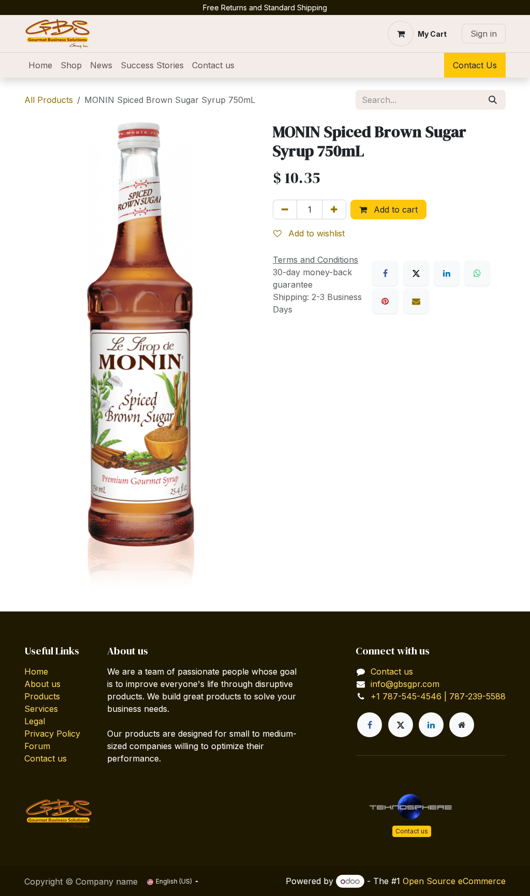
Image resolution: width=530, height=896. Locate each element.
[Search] (493, 100)
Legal (34, 721)
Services (41, 709)
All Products (48, 100)
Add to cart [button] (394, 209)
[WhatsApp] (477, 273)
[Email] (416, 301)
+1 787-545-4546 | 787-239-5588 (438, 696)
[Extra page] (461, 724)
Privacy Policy (52, 733)
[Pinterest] (385, 301)
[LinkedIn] (446, 273)
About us (42, 684)
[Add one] (334, 209)
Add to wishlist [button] (315, 233)
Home (36, 671)
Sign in (483, 33)
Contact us (45, 758)
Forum (37, 746)
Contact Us (475, 65)
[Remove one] (285, 209)
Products (42, 696)
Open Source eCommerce (454, 881)
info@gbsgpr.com (405, 684)
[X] (416, 273)
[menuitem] (40, 65)
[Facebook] (385, 273)
